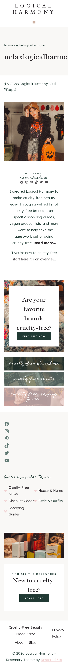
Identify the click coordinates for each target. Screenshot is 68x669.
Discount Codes (21, 501)
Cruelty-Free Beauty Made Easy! (25, 630)
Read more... (44, 243)
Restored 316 (51, 660)
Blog (32, 642)
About (20, 642)
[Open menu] (34, 22)
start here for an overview (33, 259)
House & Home (50, 490)
